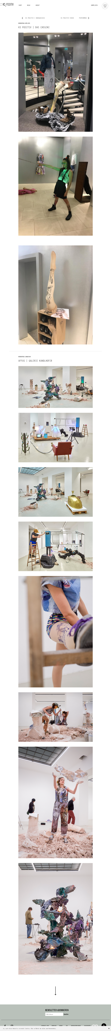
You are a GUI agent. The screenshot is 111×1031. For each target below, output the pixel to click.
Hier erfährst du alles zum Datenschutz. (43, 1028)
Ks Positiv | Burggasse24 (35, 18)
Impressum (54, 1026)
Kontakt (60, 1026)
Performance (83, 18)
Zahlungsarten (87, 1026)
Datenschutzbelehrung (76, 1026)
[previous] (22, 18)
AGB (67, 1026)
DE (1, 5)
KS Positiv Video (67, 18)
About (38, 5)
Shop (20, 5)
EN (1, 3)
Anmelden (94, 5)
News (28, 5)
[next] (88, 18)
